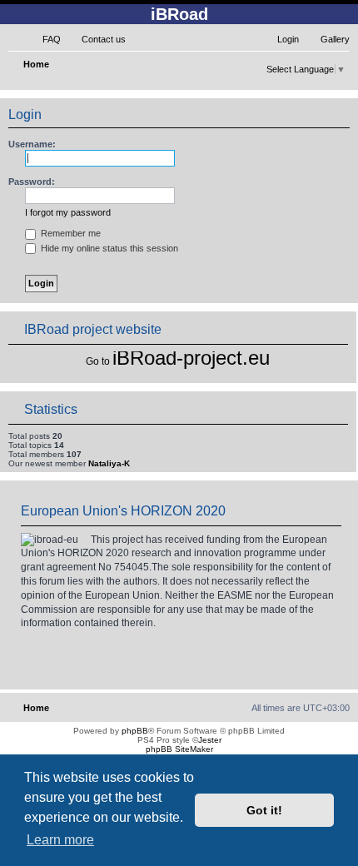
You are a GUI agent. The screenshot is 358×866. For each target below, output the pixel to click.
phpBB (135, 730)
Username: (32, 144)
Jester (209, 739)
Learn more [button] (60, 840)
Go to (98, 361)
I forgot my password (68, 212)
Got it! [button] (264, 810)
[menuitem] (44, 39)
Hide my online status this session (108, 248)
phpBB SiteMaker (179, 749)
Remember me (69, 233)
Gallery (335, 39)
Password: (31, 182)
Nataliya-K (109, 463)
